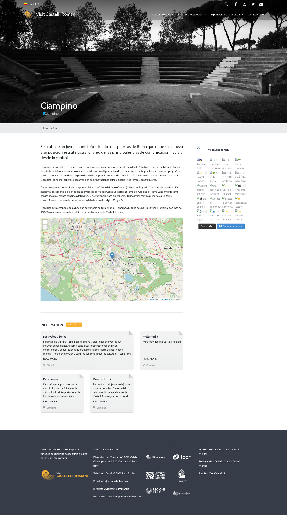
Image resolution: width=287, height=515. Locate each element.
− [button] (45, 227)
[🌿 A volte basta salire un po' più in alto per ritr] (215, 176)
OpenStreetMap (166, 299)
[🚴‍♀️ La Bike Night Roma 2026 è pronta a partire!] (202, 215)
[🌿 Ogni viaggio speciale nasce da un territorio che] (241, 163)
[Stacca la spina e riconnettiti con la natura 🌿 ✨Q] (228, 202)
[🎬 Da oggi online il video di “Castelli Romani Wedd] (202, 202)
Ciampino (52, 113)
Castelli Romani (161, 14)
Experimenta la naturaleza (225, 14)
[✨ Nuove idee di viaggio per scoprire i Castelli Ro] (241, 215)
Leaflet (151, 299)
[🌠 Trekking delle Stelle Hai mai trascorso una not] (202, 163)
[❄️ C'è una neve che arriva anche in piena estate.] (215, 163)
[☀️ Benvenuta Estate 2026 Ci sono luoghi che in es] (241, 202)
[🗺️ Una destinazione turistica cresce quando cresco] (215, 215)
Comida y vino (256, 14)
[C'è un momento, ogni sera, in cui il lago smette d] (241, 176)
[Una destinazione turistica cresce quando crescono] (215, 189)
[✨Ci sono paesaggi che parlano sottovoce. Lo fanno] (228, 163)
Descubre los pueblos (190, 14)
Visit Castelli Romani (55, 14)
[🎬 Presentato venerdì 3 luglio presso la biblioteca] (241, 189)
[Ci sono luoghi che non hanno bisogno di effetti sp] (202, 189)
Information (50, 128)
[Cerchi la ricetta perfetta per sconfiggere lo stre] (228, 176)
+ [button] (45, 222)
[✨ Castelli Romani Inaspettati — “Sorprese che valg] (202, 176)
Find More (73, 324)
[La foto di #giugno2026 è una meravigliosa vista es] (215, 202)
